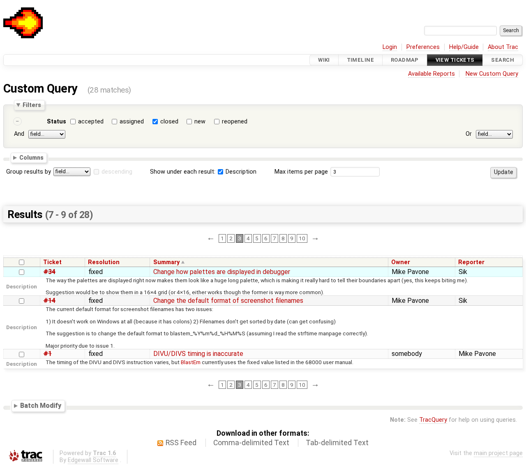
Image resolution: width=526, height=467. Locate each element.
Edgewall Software (93, 460)
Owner (400, 262)
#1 (48, 354)
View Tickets (455, 60)
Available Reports (431, 73)
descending (117, 171)
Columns (31, 157)
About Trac (503, 47)
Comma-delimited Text (251, 443)
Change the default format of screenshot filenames (228, 300)
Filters (32, 105)
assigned (132, 121)
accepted (91, 121)
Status (56, 121)
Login (390, 47)
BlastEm (191, 362)
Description (240, 171)
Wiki (324, 60)
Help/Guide (464, 47)
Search (502, 60)
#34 (49, 272)
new (199, 121)
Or (469, 133)
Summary (166, 262)
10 (302, 238)
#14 (49, 300)
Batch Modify (40, 406)
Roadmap (405, 60)
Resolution (104, 262)
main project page (498, 453)
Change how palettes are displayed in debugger (221, 272)
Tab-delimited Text (337, 443)
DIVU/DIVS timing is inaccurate (198, 354)
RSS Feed (181, 443)
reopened (234, 121)
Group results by (28, 171)
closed (169, 121)
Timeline (360, 60)
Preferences (423, 47)
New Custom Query (492, 73)
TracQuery (433, 419)
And (19, 133)
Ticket (52, 262)
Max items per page (301, 171)
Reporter (471, 262)
